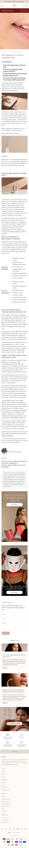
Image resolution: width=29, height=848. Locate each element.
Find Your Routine (14, 723)
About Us (3, 771)
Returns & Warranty (5, 806)
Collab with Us (4, 787)
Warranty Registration (6, 804)
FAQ (2, 808)
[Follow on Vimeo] (25, 829)
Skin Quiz (3, 785)
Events (2, 776)
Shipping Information (6, 799)
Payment (3, 796)
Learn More (21, 1)
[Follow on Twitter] (6, 829)
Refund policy (4, 822)
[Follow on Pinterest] (14, 829)
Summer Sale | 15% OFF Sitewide (7, 10)
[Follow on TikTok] (21, 829)
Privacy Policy (10, 607)
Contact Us (3, 811)
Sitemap (3, 773)
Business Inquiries (5, 790)
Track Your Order (5, 801)
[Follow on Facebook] (2, 829)
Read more (5, 667)
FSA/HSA (3, 782)
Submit (6, 633)
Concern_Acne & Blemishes (16, 51)
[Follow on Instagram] (10, 829)
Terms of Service (20, 607)
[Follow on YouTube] (17, 829)
